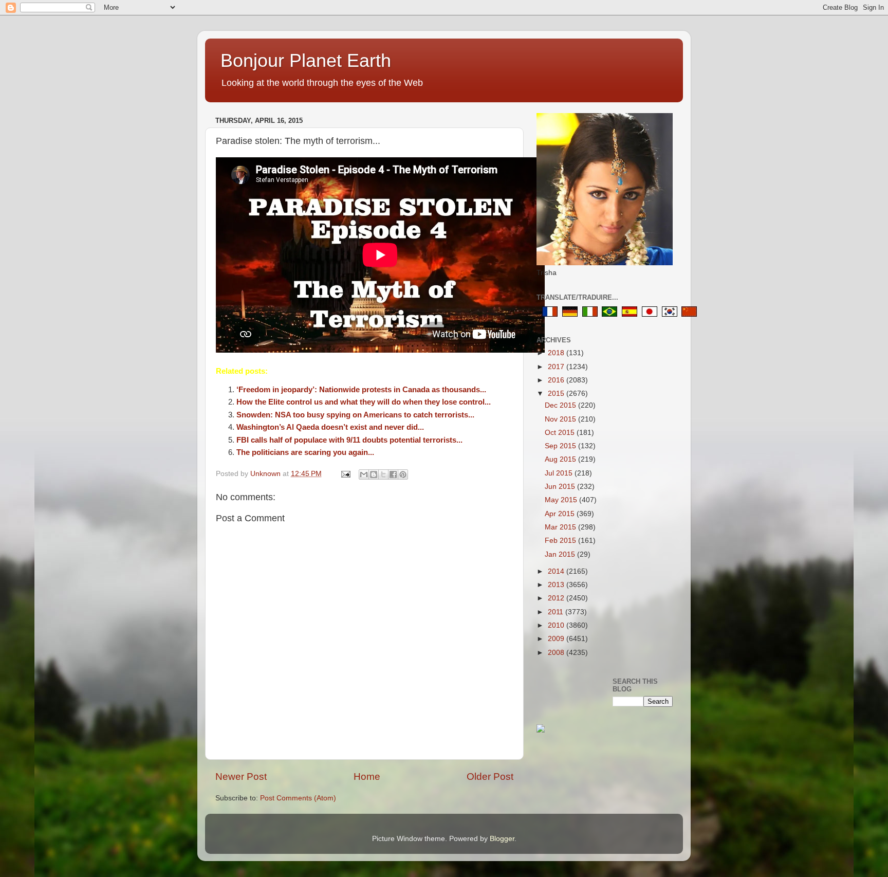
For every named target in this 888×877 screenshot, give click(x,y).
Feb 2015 (561, 540)
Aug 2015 (561, 459)
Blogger (502, 839)
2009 (557, 639)
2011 (556, 612)
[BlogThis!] (373, 474)
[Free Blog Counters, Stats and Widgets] (540, 730)
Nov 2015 (561, 419)
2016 (557, 380)
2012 (557, 598)
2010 (557, 625)
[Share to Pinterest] (403, 474)
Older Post (490, 776)
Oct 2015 (561, 432)
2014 (557, 571)
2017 (557, 367)
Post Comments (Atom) (298, 798)
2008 (557, 652)
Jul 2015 (560, 473)
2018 (557, 353)
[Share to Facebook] (393, 474)
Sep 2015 (561, 446)
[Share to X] (383, 474)
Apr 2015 (561, 514)
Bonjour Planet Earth (305, 60)
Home (367, 776)
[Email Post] (345, 474)
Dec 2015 (561, 405)
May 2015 (562, 500)
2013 (557, 585)
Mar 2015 (561, 527)
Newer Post (241, 776)
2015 (557, 393)
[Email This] (364, 474)
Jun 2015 (561, 486)
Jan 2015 (561, 554)
